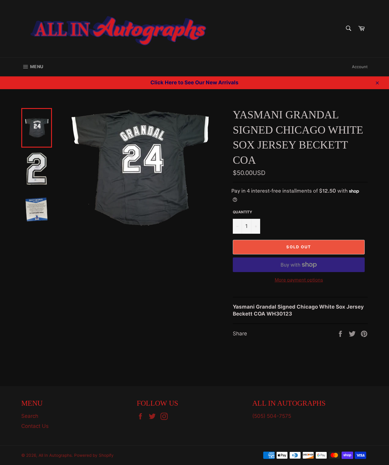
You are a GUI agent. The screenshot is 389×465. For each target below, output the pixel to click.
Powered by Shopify (94, 455)
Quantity (242, 212)
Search (29, 416)
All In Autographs (55, 455)
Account (360, 66)
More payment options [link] (299, 280)
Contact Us (35, 426)
